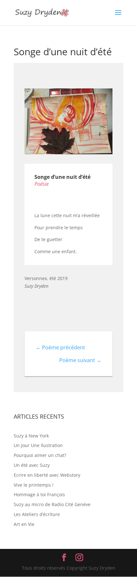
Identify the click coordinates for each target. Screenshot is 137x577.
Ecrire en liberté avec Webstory (47, 475)
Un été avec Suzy (32, 465)
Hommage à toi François (39, 494)
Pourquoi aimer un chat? (40, 455)
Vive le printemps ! (34, 485)
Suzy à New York (31, 436)
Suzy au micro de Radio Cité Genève (52, 504)
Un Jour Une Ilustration (38, 445)
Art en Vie (24, 524)
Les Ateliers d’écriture (37, 514)
